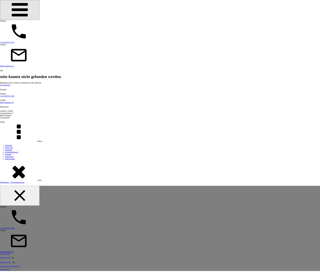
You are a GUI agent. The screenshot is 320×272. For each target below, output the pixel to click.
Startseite (8, 145)
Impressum (9, 157)
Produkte (8, 150)
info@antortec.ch (7, 102)
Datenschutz (10, 159)
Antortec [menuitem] (5, 254)
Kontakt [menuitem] (5, 270)
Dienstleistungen (11, 152)
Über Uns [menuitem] (5, 258)
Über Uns (9, 148)
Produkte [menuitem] (5, 263)
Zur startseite (5, 85)
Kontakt (8, 154)
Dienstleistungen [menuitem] (10, 267)
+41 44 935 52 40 (7, 96)
